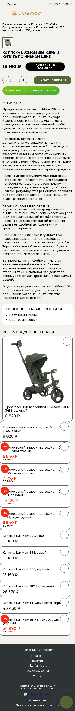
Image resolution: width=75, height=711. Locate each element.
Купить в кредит (52, 80)
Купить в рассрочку (31, 90)
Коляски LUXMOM (43, 24)
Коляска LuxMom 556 (50, 27)
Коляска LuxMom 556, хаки (23, 536)
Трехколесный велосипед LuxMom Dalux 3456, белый (35, 429)
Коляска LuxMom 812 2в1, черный (28, 586)
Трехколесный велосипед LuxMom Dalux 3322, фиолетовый (35, 449)
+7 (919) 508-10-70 (60, 4)
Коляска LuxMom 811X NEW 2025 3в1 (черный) (31, 621)
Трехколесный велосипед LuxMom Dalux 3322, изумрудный (35, 515)
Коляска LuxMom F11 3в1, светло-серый (33, 603)
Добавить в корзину (45, 66)
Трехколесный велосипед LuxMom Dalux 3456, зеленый (37, 408)
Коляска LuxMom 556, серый (25, 552)
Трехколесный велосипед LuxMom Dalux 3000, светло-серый (35, 471)
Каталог (22, 24)
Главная (7, 24)
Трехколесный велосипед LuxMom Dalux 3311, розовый (35, 493)
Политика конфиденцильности (37, 705)
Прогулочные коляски (17, 27)
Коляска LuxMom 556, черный (26, 569)
